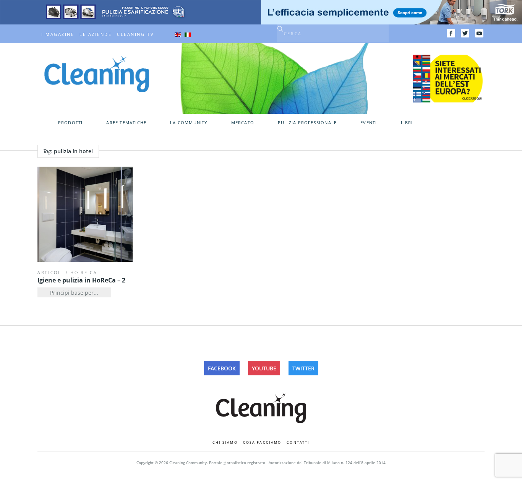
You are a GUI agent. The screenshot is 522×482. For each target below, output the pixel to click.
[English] (178, 34)
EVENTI (368, 122)
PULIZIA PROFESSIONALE (307, 122)
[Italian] (188, 34)
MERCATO (242, 122)
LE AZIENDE (95, 34)
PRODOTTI (70, 122)
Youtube (264, 368)
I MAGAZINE (57, 34)
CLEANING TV (135, 34)
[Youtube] (479, 33)
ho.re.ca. (84, 272)
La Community (188, 122)
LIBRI (407, 122)
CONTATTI (298, 442)
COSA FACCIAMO (262, 442)
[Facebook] (451, 33)
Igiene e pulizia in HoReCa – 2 (81, 280)
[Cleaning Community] (96, 73)
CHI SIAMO (225, 442)
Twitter (303, 368)
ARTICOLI (50, 272)
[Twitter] (465, 33)
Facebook (222, 368)
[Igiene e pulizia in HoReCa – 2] (85, 214)
